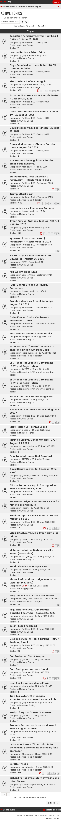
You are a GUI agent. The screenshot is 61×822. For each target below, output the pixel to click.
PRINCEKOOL (27, 539)
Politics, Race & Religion (30, 87)
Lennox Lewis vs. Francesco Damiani (32, 208)
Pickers (25, 508)
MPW (24, 262)
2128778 (26, 459)
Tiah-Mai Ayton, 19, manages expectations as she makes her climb (33, 697)
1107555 (25, 369)
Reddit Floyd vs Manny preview (28, 566)
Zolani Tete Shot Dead (23, 626)
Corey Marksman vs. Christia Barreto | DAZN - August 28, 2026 (33, 146)
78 (54, 203)
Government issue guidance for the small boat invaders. (31, 162)
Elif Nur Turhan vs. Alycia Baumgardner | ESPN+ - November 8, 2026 (34, 487)
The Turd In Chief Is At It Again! (28, 81)
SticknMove (27, 754)
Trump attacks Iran (21, 194)
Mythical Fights (26, 58)
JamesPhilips (28, 275)
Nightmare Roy (29, 84)
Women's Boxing (27, 705)
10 (55, 234)
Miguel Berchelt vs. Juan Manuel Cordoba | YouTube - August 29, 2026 (32, 611)
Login (56, 2)
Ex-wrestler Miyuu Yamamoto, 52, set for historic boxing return (34, 503)
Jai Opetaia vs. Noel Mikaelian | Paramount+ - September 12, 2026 (30, 178)
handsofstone (29, 446)
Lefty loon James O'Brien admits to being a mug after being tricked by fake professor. (34, 748)
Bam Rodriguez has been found (29, 669)
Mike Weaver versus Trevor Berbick (31, 333)
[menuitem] (59, 7)
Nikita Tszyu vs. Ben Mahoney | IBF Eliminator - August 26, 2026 (30, 257)
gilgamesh (27, 55)
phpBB (28, 815)
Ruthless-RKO (28, 42)
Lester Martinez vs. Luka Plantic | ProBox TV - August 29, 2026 (34, 113)
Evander (26, 672)
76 (47, 203)
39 (58, 91)
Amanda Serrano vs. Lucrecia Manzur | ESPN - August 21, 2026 (33, 727)
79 (58, 203)
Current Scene (26, 45)
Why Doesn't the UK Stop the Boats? (32, 595)
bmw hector (28, 767)
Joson (25, 211)
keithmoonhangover (32, 731)
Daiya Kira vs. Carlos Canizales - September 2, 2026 (29, 319)
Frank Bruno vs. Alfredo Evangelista (31, 396)
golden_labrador (30, 475)
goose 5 (26, 430)
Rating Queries (26, 588)
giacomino (27, 616)
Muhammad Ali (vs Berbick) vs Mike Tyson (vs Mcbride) (31, 552)
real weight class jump (23, 271)
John (24, 585)
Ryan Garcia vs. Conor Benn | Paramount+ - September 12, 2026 (30, 240)
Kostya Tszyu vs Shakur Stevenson (31, 712)
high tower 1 (27, 166)
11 (58, 234)
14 (48, 773)
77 (50, 203)
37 (50, 91)
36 (47, 91)
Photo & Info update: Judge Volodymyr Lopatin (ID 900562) (33, 581)
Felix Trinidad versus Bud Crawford (31, 456)
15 (51, 773)
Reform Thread (19, 763)
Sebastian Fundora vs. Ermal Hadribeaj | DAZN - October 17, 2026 (34, 37)
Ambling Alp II (28, 197)
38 (54, 91)
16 (55, 773)
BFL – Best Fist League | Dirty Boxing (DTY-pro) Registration (31, 364)
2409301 (26, 569)
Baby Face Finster (30, 598)
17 (58, 773)
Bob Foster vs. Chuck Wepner (28, 656)
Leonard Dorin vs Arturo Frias (27, 52)
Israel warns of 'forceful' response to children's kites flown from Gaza (32, 348)
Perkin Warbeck (29, 353)
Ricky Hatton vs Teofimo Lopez (28, 426)
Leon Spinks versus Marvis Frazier (30, 683)
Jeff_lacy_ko (28, 556)
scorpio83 (27, 336)
